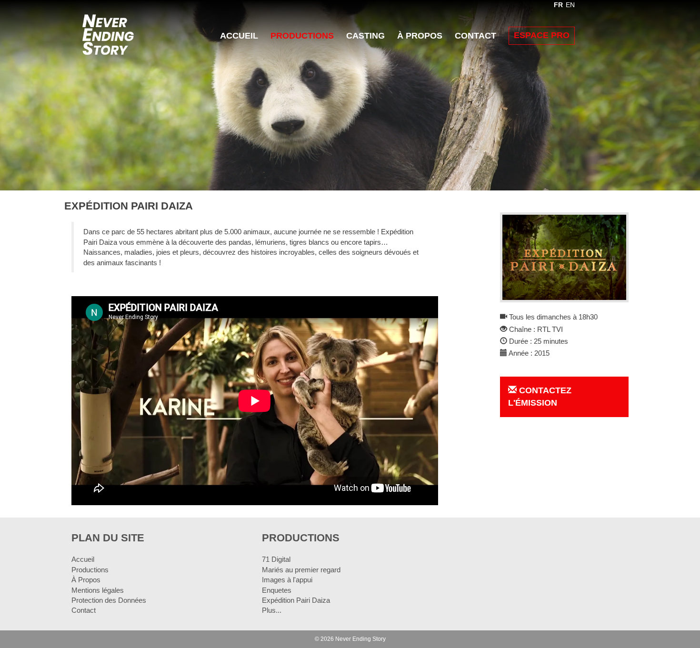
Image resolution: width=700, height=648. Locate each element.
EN (570, 5)
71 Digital (276, 559)
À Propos (419, 35)
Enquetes (276, 590)
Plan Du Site (107, 538)
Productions (302, 35)
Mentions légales (97, 590)
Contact (475, 35)
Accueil (239, 35)
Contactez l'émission (539, 397)
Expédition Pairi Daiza (296, 600)
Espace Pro (542, 35)
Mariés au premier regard (301, 570)
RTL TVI (550, 329)
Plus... (271, 610)
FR (558, 5)
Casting (365, 35)
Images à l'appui (287, 580)
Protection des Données (108, 600)
